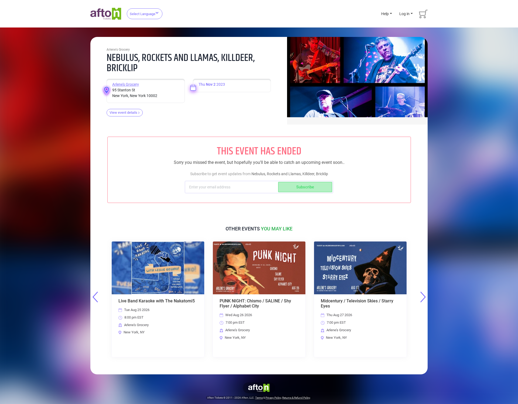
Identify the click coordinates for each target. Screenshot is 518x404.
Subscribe (305, 187)
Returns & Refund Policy (296, 397)
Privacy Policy (273, 397)
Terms (259, 397)
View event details (123, 113)
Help (385, 14)
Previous (95, 297)
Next (423, 297)
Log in (404, 14)
